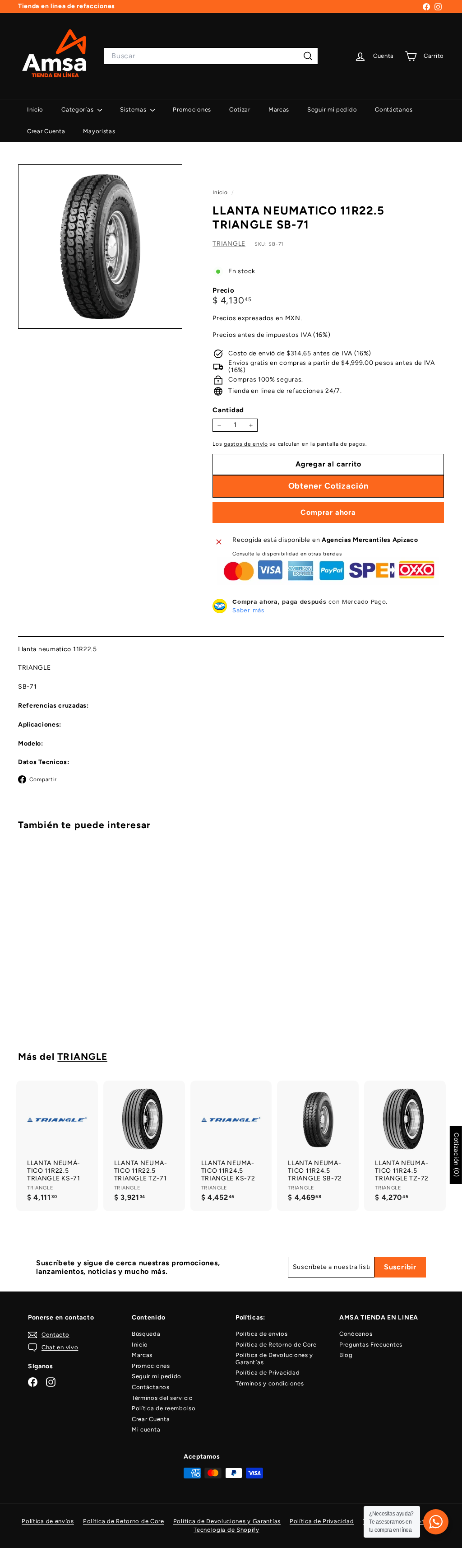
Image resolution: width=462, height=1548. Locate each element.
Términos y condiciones (270, 1383)
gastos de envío (246, 444)
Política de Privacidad (268, 1372)
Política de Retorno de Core (276, 1344)
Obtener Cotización (50, 1000)
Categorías (78, 109)
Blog (346, 1355)
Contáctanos (394, 109)
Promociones (192, 109)
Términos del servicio (162, 1397)
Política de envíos (262, 1333)
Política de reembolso (164, 1408)
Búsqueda (146, 1333)
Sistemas (134, 109)
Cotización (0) (456, 1155)
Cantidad (228, 410)
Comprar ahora (328, 512)
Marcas (278, 109)
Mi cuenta (146, 1429)
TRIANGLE (229, 243)
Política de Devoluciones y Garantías (274, 1359)
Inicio (35, 109)
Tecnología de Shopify (226, 1529)
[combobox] (211, 55)
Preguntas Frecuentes (370, 1344)
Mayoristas (99, 131)
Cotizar (239, 109)
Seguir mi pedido (332, 109)
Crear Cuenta (46, 131)
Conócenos (355, 1333)
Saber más (248, 610)
